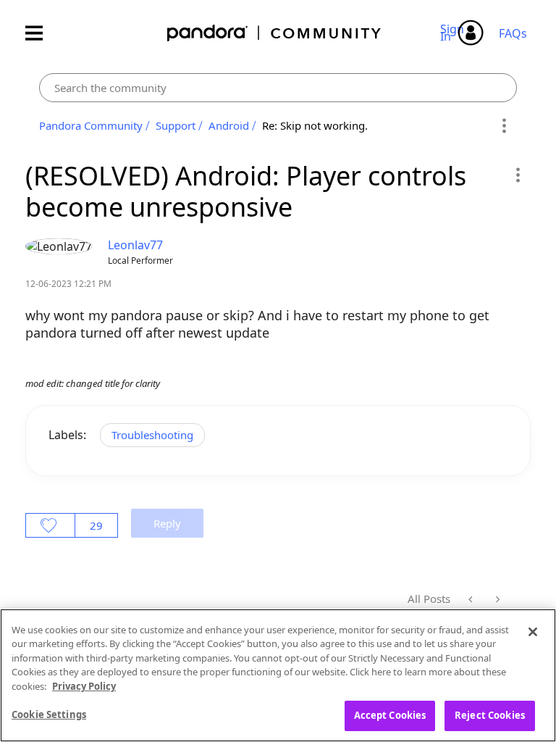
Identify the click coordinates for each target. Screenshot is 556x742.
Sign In (454, 32)
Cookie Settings (49, 714)
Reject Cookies (490, 715)
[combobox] (278, 87)
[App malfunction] (471, 599)
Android (228, 125)
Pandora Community (274, 33)
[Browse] (41, 33)
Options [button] (503, 126)
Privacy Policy (84, 686)
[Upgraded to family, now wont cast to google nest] (496, 599)
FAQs (513, 33)
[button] (517, 174)
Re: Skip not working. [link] (315, 125)
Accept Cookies (390, 715)
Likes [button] (50, 525)
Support (175, 125)
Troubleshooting (152, 435)
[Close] (533, 632)
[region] (278, 675)
